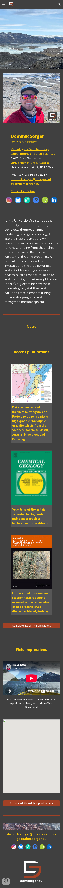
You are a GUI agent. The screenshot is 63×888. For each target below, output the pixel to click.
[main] (31, 163)
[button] (4, 4)
